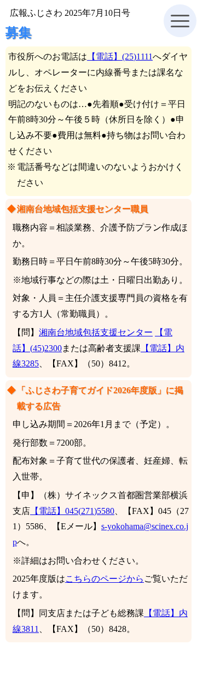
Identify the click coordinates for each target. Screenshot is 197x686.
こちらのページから (104, 578)
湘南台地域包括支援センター (96, 332)
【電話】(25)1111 (120, 56)
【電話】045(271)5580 (72, 511)
